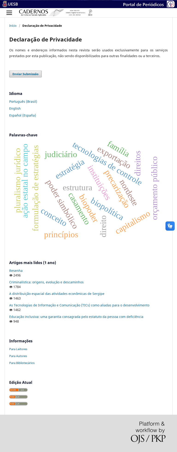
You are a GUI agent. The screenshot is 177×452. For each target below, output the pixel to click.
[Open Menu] (9, 12)
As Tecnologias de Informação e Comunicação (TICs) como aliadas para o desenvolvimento (79, 305)
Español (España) (22, 115)
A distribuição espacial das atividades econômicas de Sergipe (56, 293)
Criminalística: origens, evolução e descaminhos (46, 282)
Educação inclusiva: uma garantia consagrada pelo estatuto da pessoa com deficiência (76, 316)
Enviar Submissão (25, 74)
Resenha (16, 270)
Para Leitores (18, 349)
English (15, 108)
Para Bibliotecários (22, 363)
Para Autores (18, 356)
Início (13, 25)
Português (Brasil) (23, 101)
